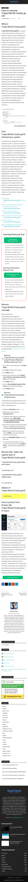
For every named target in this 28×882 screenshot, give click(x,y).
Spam (3, 733)
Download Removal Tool (14, 200)
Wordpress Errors (6, 755)
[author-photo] (14, 609)
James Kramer (6, 18)
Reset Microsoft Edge (8, 666)
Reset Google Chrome (8, 653)
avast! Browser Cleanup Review (17, 834)
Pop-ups (4, 720)
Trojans (3, 7)
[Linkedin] (9, 584)
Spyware (4, 735)
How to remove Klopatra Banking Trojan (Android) (14, 771)
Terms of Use (17, 877)
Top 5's (4, 740)
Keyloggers (5, 713)
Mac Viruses (5, 717)
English (6, 644)
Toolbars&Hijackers (7, 737)
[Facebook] (2, 584)
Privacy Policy (10, 877)
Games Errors (5, 711)
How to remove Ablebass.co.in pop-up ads (6, 595)
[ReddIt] (13, 584)
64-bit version (16, 349)
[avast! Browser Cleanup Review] (5, 836)
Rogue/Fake (5, 726)
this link (21, 409)
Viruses (7, 7)
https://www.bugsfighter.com (14, 613)
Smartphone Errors (7, 728)
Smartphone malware (7, 731)
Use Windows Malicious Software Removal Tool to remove (13, 206)
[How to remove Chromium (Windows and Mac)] (5, 843)
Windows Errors (6, 753)
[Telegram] (16, 584)
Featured (4, 708)
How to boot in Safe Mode (16, 827)
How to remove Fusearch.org (23, 594)
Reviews (4, 724)
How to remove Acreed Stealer (9, 768)
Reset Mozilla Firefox (8, 656)
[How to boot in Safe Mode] (5, 829)
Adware (4, 706)
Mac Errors (5, 715)
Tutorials (4, 744)
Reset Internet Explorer (8, 660)
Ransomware (5, 722)
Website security (6, 751)
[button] (2, 2)
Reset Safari (6, 663)
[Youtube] (17, 635)
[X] (6, 584)
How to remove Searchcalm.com (10, 765)
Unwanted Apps (6, 746)
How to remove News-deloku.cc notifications (12, 778)
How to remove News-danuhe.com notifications (13, 775)
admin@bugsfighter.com (17, 817)
